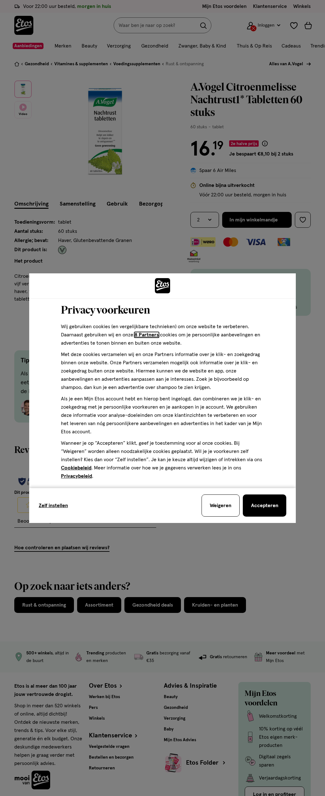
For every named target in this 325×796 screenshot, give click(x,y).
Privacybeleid (76, 476)
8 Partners (147, 334)
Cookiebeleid (76, 467)
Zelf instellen (53, 505)
